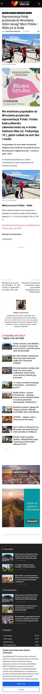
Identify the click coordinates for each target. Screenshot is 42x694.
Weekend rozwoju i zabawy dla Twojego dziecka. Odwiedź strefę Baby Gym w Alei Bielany (26, 409)
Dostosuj (21, 689)
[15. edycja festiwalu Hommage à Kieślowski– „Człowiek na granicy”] (7, 385)
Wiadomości (15, 10)
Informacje (28, 13)
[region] (21, 670)
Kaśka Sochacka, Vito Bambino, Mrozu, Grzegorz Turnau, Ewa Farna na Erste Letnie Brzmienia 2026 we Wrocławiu (26, 556)
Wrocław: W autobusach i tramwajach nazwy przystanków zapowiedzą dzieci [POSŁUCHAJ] (31, 287)
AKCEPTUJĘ (21, 684)
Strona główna (6, 10)
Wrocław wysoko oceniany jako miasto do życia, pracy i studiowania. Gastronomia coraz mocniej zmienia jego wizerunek (26, 373)
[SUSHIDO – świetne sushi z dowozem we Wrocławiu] (7, 419)
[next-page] (6, 449)
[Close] (40, 648)
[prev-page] (3, 449)
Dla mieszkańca (21, 13)
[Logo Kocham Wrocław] (21, 3)
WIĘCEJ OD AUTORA (13, 338)
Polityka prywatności (31, 679)
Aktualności (24, 10)
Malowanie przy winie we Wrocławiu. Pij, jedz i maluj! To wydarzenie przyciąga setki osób (11, 286)
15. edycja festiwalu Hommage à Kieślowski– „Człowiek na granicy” (26, 385)
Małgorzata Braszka (13, 31)
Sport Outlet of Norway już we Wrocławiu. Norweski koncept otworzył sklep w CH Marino (26, 429)
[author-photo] (21, 310)
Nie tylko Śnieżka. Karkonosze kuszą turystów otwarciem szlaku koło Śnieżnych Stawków (26, 608)
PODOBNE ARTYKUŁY (14, 335)
